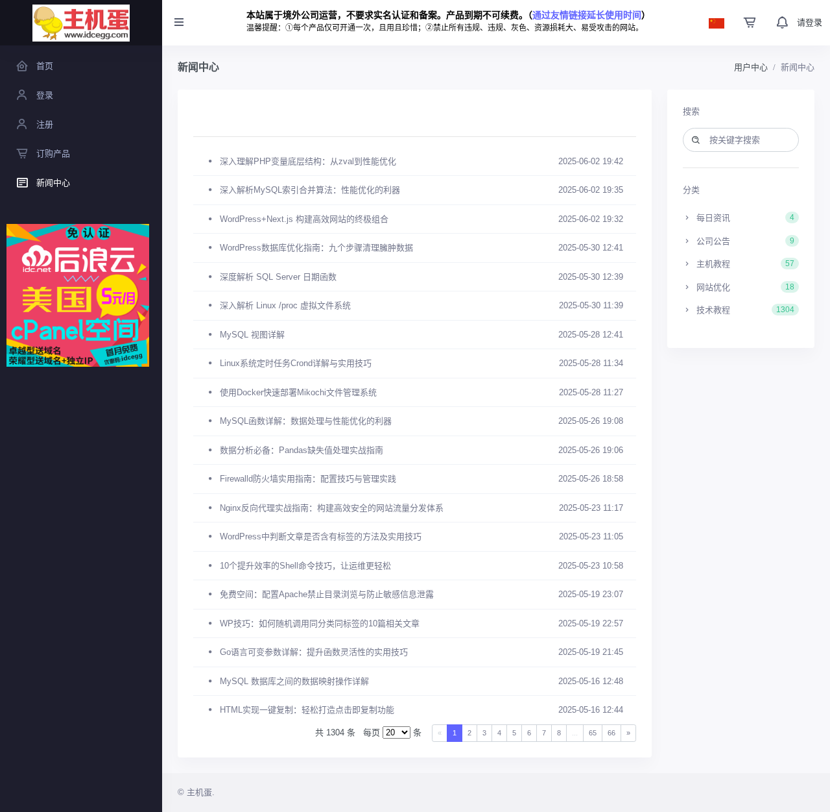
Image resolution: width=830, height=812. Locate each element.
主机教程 (744, 264)
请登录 (809, 22)
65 (593, 733)
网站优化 (744, 287)
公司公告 (744, 241)
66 (611, 733)
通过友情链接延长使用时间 (586, 15)
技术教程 (744, 310)
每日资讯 (744, 218)
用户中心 (751, 67)
